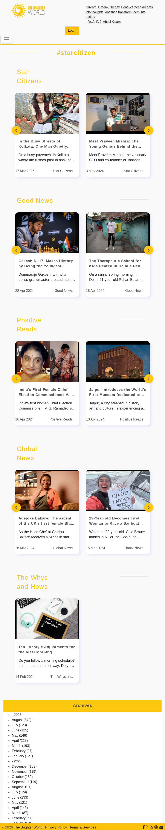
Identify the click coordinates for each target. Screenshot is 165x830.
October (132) (22, 777)
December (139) (24, 766)
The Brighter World (28, 827)
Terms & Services (82, 827)
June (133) (20, 797)
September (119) (24, 782)
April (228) (20, 740)
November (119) (24, 771)
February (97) (22, 751)
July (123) (19, 725)
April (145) (20, 808)
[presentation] (16, 130)
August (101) (21, 787)
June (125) (20, 730)
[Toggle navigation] (6, 39)
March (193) (21, 746)
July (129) (19, 792)
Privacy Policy (56, 827)
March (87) (20, 813)
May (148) (19, 735)
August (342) (21, 720)
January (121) (22, 756)
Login (72, 30)
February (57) (22, 818)
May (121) (19, 802)
